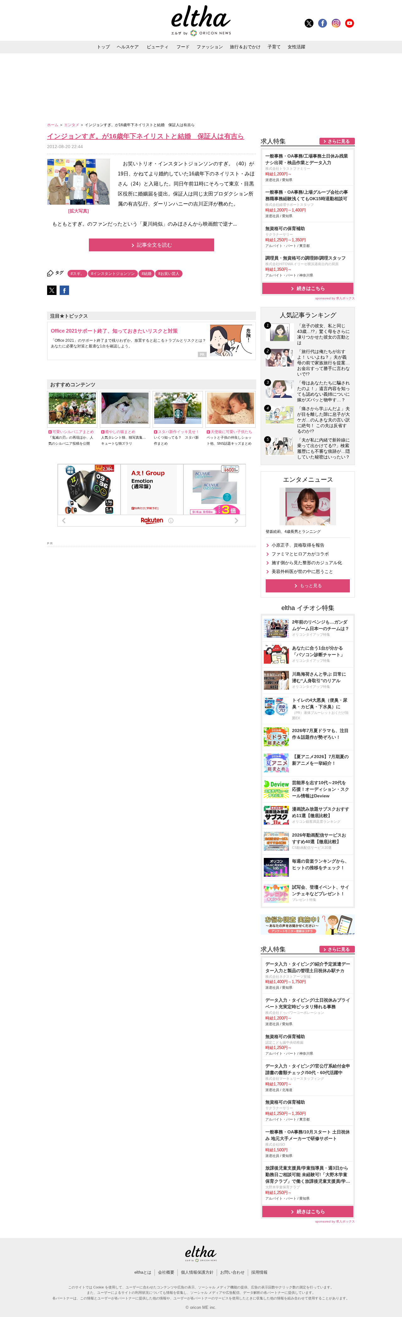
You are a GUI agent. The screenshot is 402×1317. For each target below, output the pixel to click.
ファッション (210, 46)
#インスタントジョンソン (113, 273)
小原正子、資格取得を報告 (298, 545)
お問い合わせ (232, 1272)
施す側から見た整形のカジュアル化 (307, 562)
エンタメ (72, 125)
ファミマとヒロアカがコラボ (300, 553)
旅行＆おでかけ (245, 46)
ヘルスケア (128, 46)
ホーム (53, 125)
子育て (274, 46)
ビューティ (158, 46)
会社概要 (166, 1272)
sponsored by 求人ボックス (335, 298)
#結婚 (146, 273)
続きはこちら (311, 288)
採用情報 (259, 1272)
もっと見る (311, 585)
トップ (103, 46)
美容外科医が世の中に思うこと (302, 571)
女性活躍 (296, 46)
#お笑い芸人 (168, 273)
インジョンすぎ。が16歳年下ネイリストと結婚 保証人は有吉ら (145, 136)
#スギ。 (77, 273)
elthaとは (142, 1272)
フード (183, 46)
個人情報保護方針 (197, 1272)
